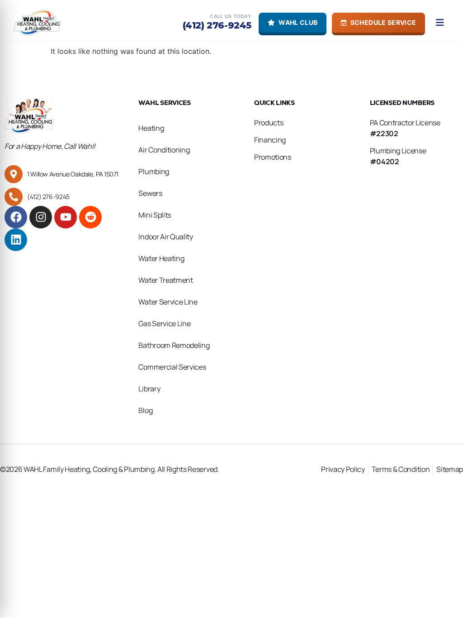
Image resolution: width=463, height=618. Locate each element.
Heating (151, 128)
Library (149, 389)
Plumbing (153, 171)
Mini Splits (154, 215)
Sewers (150, 193)
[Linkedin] (16, 239)
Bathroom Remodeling (173, 345)
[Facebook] (16, 217)
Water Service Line (167, 302)
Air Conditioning (163, 150)
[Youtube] (65, 217)
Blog (145, 410)
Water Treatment (165, 280)
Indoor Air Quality (165, 237)
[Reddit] (90, 217)
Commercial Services (172, 367)
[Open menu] (439, 22)
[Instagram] (40, 217)
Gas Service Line (164, 323)
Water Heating (161, 258)
